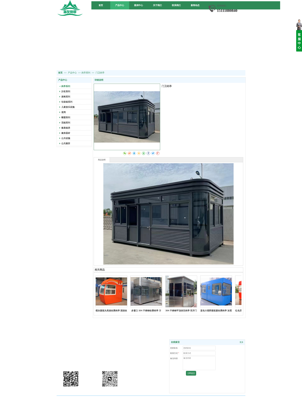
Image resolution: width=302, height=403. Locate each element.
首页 (60, 73)
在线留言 (175, 342)
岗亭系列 (85, 73)
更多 (241, 342)
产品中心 (72, 73)
